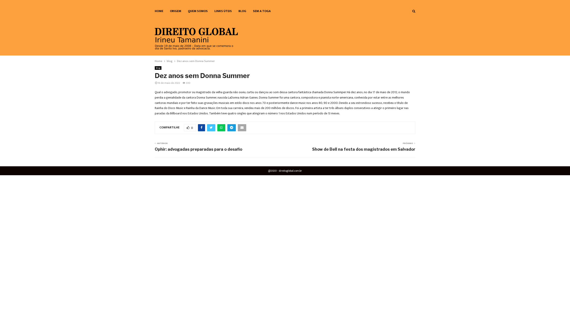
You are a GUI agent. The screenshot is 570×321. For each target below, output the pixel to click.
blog (242, 11)
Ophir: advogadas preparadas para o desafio (198, 149)
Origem (175, 11)
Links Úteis (223, 11)
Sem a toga (262, 11)
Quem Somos (198, 11)
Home (159, 11)
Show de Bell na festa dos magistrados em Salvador (363, 149)
